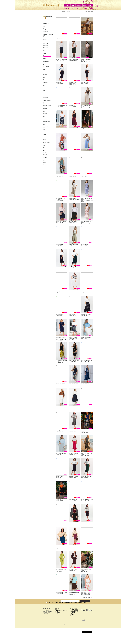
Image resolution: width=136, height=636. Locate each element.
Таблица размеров (73, 615)
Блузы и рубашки (45, 45)
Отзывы (84, 5)
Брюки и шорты (45, 47)
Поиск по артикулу (66, 11)
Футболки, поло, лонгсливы (47, 63)
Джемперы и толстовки (47, 100)
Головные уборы (45, 82)
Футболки (44, 145)
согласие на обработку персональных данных (54, 602)
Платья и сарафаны (46, 66)
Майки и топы (45, 64)
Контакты (90, 5)
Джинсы (44, 53)
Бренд (67, 16)
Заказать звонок (89, 8)
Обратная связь (46, 616)
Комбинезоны (45, 108)
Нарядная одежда (46, 23)
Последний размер (46, 39)
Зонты (44, 160)
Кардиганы (44, 58)
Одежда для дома (46, 137)
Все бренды (57, 611)
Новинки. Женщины (46, 20)
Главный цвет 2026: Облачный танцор (48, 35)
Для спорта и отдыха (46, 36)
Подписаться (85, 600)
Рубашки (44, 139)
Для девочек (45, 152)
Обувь (44, 90)
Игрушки (44, 162)
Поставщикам (57, 612)
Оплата (71, 613)
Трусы (44, 77)
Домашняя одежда (46, 55)
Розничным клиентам (74, 611)
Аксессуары (45, 154)
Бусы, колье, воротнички (47, 80)
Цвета (60, 16)
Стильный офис (45, 31)
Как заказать (78, 5)
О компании (67, 5)
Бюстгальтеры (45, 71)
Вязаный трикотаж (46, 29)
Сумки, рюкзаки (45, 88)
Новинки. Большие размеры (47, 21)
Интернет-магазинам (74, 609)
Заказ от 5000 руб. (68, 8)
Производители (49, 16)
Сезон (65, 16)
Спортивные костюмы (46, 144)
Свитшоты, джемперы (46, 142)
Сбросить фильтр (71, 16)
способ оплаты (84, 614)
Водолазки (44, 50)
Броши (44, 79)
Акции (44, 18)
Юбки (44, 69)
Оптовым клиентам (73, 608)
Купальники (45, 74)
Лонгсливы (44, 136)
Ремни (44, 87)
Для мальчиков (45, 155)
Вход (86, 11)
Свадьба (44, 40)
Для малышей (45, 157)
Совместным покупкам (74, 610)
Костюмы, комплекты (46, 61)
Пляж (44, 26)
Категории (45, 16)
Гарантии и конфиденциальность (61, 610)
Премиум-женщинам (46, 28)
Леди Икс (44, 37)
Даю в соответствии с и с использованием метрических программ (66, 602)
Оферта (56, 609)
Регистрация (90, 11)
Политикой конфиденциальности (69, 602)
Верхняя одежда (45, 48)
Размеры (57, 16)
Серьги (44, 85)
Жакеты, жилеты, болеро (47, 56)
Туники (44, 116)
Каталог (72, 5)
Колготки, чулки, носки (46, 72)
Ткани (62, 16)
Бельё (44, 147)
